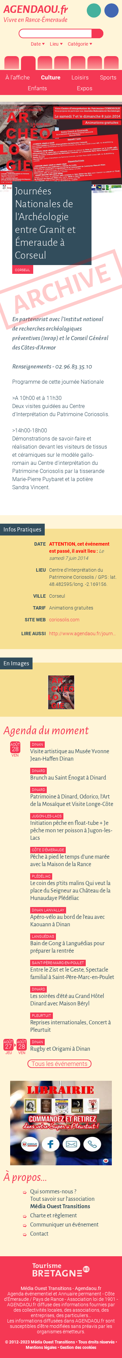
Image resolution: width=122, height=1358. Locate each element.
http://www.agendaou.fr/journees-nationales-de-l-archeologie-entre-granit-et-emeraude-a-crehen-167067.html (83, 633)
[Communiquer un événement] (94, 10)
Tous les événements (59, 1063)
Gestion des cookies (78, 1347)
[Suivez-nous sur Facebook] (111, 10)
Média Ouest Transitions (53, 1342)
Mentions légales (41, 1347)
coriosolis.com (64, 619)
